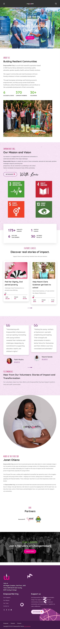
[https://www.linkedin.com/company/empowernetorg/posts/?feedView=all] (11, 610)
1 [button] (29, 367)
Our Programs (6, 597)
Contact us (6, 606)
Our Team (5, 603)
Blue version (27, 626)
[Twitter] (4, 610)
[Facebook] (6, 610)
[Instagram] (9, 610)
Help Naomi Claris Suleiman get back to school (14, 285)
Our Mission (6, 600)
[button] (56, 3)
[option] (16, 283)
